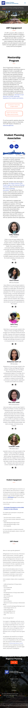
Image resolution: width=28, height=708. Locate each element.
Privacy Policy (25, 705)
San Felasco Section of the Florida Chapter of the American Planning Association (13, 185)
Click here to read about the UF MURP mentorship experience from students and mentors (13, 96)
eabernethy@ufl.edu (8, 125)
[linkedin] (15, 262)
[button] (14, 662)
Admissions (14, 685)
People (14, 687)
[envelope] (12, 262)
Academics (14, 684)
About (14, 682)
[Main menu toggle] (25, 2)
